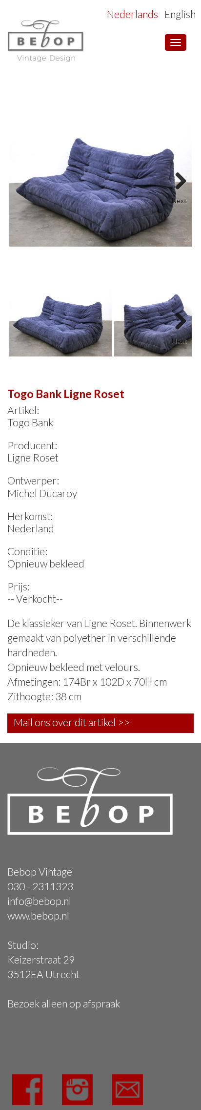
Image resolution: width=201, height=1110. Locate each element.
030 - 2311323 (40, 886)
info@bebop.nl (39, 901)
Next (177, 178)
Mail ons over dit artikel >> (72, 722)
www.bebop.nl (38, 915)
